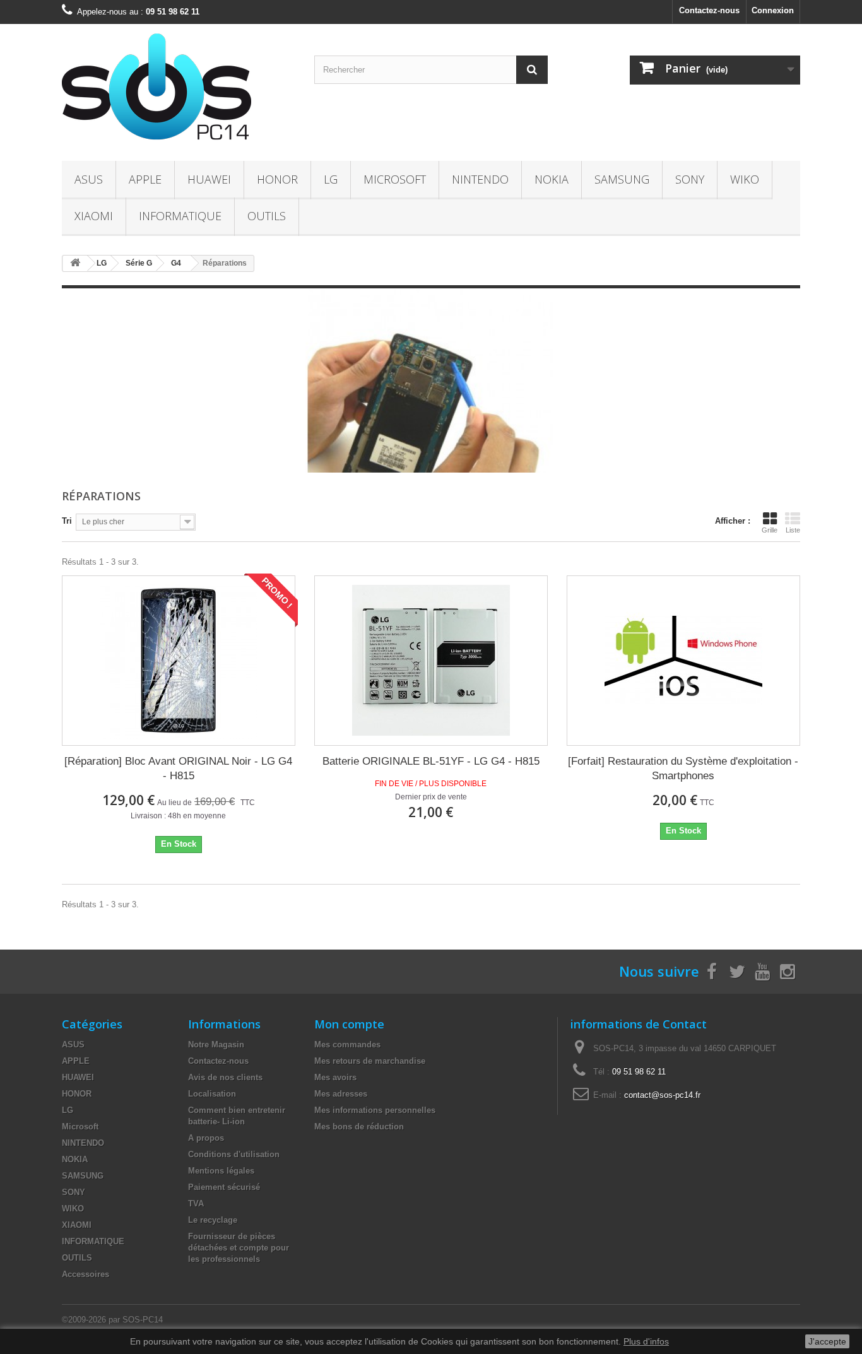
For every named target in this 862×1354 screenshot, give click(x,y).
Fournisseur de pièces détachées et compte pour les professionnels (238, 1248)
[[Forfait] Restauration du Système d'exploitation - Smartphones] (683, 660)
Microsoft (394, 179)
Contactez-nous (709, 10)
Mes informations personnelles (374, 1110)
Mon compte (349, 1024)
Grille (769, 530)
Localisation (212, 1093)
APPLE (145, 179)
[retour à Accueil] (75, 263)
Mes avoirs (335, 1077)
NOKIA (551, 179)
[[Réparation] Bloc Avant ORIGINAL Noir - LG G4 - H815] (178, 660)
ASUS (88, 179)
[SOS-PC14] (178, 89)
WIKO (744, 179)
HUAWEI (209, 179)
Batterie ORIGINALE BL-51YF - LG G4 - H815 (431, 761)
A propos (206, 1138)
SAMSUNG (621, 179)
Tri (67, 521)
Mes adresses (340, 1093)
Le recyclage (212, 1220)
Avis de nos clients (225, 1077)
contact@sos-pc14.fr (662, 1095)
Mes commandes (347, 1044)
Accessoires (85, 1274)
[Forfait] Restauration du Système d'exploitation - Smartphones (683, 768)
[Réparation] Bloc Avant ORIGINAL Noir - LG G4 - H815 (178, 768)
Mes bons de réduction (359, 1126)
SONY (689, 179)
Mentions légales (221, 1170)
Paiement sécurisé (224, 1187)
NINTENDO (480, 179)
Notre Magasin (216, 1044)
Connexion (773, 10)
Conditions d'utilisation (234, 1154)
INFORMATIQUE (180, 215)
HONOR (277, 179)
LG (331, 179)
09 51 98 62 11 (639, 1071)
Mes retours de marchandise (369, 1061)
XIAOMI (93, 215)
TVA (196, 1203)
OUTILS (266, 215)
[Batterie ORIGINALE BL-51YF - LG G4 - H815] (431, 660)
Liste (793, 530)
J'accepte (827, 1341)
